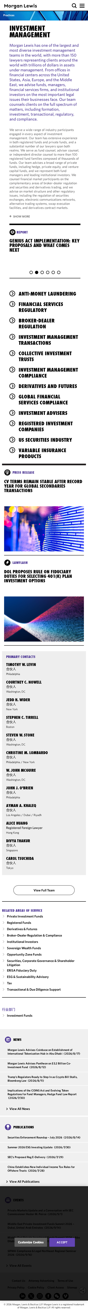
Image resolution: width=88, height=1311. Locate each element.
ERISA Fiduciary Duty (22, 970)
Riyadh (38, 815)
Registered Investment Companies (46, 426)
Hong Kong (12, 832)
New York (12, 709)
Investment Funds (19, 1015)
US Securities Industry (45, 440)
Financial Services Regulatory (41, 307)
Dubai (27, 815)
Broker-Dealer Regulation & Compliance (34, 935)
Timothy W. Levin (21, 664)
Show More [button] (21, 216)
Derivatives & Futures (22, 929)
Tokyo (9, 868)
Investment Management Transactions (48, 340)
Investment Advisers (43, 413)
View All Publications (24, 1181)
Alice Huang (17, 823)
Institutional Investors (22, 942)
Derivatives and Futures (48, 386)
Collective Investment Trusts (45, 356)
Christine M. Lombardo (27, 752)
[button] (74, 5)
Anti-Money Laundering (47, 294)
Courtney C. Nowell (24, 682)
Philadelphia (13, 674)
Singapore (12, 850)
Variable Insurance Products (42, 453)
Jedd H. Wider (18, 700)
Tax (9, 983)
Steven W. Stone (20, 735)
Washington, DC (15, 691)
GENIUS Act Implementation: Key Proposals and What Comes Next (44, 245)
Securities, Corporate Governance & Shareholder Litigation (40, 963)
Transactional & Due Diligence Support (34, 989)
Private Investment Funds (25, 916)
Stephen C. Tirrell (22, 717)
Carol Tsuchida (20, 858)
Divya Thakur (18, 841)
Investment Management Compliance (48, 373)
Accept (62, 1242)
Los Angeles (13, 815)
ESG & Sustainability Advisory (28, 977)
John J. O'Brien (19, 788)
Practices (8, 15)
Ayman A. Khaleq (21, 805)
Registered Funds (19, 923)
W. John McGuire (21, 770)
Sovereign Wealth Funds (24, 948)
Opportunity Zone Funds (24, 954)
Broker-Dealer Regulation (37, 324)
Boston (10, 727)
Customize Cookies (31, 1242)
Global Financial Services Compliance (43, 400)
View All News (19, 1109)
